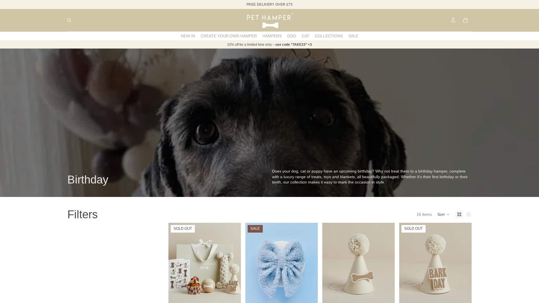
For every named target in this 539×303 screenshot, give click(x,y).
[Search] (69, 20)
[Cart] (465, 20)
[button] (443, 214)
